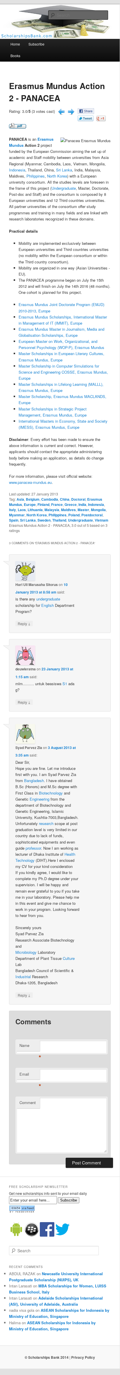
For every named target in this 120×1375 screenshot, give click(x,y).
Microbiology (26, 952)
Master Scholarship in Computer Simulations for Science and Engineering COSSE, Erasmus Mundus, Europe (63, 372)
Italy (12, 509)
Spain (13, 520)
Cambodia (49, 499)
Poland (74, 515)
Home (15, 43)
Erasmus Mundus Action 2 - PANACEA (57, 92)
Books (15, 55)
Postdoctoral (92, 515)
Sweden (44, 520)
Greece (71, 504)
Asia (20, 499)
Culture (69, 958)
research (46, 823)
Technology (25, 860)
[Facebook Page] (47, 1235)
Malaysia (51, 509)
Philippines (35, 176)
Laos (22, 509)
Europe (30, 504)
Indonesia (17, 170)
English (47, 605)
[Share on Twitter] (86, 119)
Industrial (23, 976)
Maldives (68, 509)
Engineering (39, 799)
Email (29, 1075)
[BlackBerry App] (31, 1235)
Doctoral (78, 499)
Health (70, 854)
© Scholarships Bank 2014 (47, 1357)
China (64, 499)
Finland (43, 504)
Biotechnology (51, 793)
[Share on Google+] (101, 119)
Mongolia (98, 509)
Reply (24, 623)
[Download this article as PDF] (17, 127)
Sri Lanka (64, 170)
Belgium (33, 499)
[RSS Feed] (22, 1211)
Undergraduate (63, 188)
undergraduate (48, 599)
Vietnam (101, 520)
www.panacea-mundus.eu (30, 482)
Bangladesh (34, 780)
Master (83, 509)
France (57, 504)
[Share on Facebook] (86, 112)
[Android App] (16, 1235)
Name (29, 1047)
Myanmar (17, 515)
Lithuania (35, 509)
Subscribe (36, 43)
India (82, 504)
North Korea (57, 176)
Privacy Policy (83, 1357)
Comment (27, 1102)
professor (33, 848)
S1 (64, 683)
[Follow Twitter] (62, 1235)
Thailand (59, 520)
